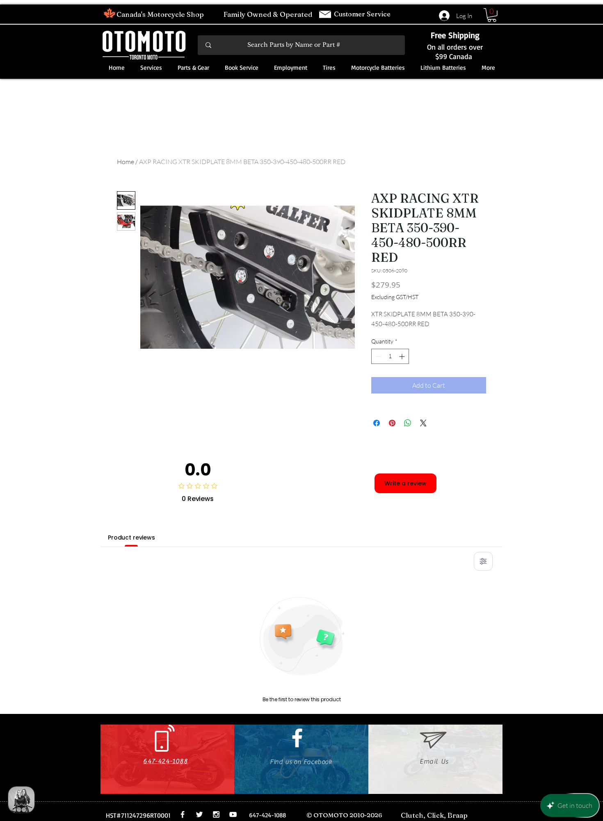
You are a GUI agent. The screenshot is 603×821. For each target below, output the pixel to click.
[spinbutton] (390, 356)
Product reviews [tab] (131, 537)
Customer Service (363, 14)
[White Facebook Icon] (297, 737)
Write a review (405, 483)
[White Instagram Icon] (216, 814)
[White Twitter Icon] (199, 814)
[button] (492, 15)
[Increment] (402, 356)
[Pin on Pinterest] (392, 423)
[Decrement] (377, 356)
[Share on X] (423, 423)
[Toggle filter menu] (483, 561)
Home (125, 162)
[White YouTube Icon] (233, 814)
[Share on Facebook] (376, 423)
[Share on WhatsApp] (408, 423)
